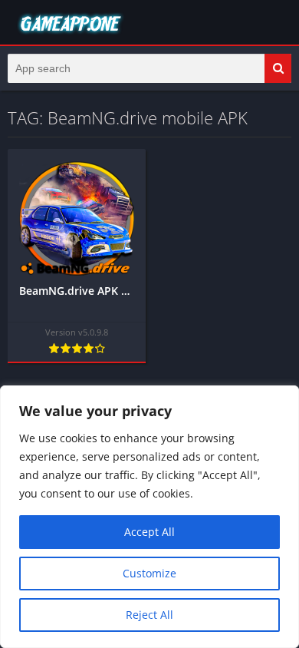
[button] (277, 68)
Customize (149, 573)
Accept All (149, 531)
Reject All (149, 614)
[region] (149, 516)
